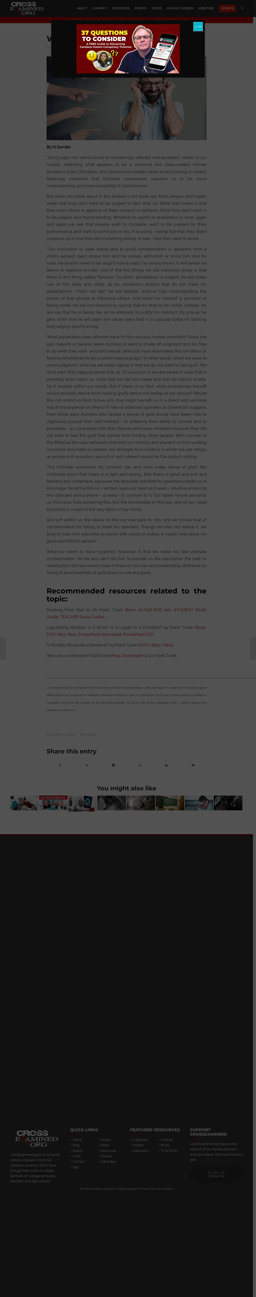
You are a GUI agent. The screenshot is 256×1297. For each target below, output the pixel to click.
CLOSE (198, 26)
